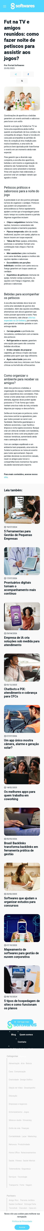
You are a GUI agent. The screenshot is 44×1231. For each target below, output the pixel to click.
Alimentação (14, 1063)
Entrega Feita (30, 1204)
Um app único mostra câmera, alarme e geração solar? (21, 744)
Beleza (29, 1063)
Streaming (27, 1120)
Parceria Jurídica (27, 1200)
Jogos (26, 1112)
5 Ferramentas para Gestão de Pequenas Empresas (18, 535)
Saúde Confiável (16, 1204)
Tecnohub (13, 1208)
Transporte (13, 1185)
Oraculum (23, 1208)
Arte (23, 1063)
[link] (22, 1025)
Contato (22, 1042)
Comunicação (20, 1071)
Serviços (12, 1177)
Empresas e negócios (18, 1104)
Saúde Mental (29, 1160)
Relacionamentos (28, 1152)
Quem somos (26, 1034)
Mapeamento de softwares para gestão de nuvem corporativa (21, 953)
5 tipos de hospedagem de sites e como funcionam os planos (22, 1004)
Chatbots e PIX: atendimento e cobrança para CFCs (20, 692)
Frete (22, 1185)
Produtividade (24, 1144)
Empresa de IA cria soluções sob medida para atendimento (21, 641)
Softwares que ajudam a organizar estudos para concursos (20, 901)
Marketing (32, 1136)
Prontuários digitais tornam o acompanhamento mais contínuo (20, 588)
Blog (13, 1034)
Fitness (18, 1160)
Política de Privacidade (22, 1221)
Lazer (24, 1136)
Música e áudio (15, 1120)
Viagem (29, 1185)
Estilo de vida (14, 1128)
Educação (13, 1096)
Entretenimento (15, 1112)
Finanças (25, 1128)
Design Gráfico (26, 1079)
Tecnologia (22, 1177)
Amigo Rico (13, 1200)
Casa (11, 1071)
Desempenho (29, 1088)
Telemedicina (14, 1169)
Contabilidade (15, 1136)
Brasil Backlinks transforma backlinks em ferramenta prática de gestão (21, 848)
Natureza (13, 1144)
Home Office (14, 1152)
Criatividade (14, 1079)
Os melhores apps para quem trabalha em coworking (19, 795)
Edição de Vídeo (16, 1088)
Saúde (11, 1160)
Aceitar (22, 1227)
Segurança (26, 1169)
